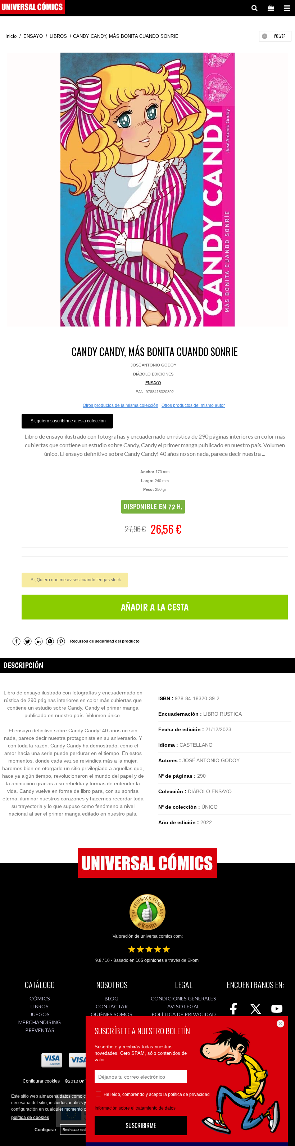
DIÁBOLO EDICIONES (153, 374)
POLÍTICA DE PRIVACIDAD (183, 1014)
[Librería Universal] (32, 8)
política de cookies (30, 1117)
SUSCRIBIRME (141, 1125)
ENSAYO (153, 383)
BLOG (111, 998)
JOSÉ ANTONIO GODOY (153, 365)
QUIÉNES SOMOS (111, 1014)
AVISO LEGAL (183, 1006)
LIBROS (40, 1006)
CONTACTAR (112, 1006)
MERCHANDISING (39, 1022)
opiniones (150, 960)
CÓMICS (40, 998)
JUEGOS (40, 1014)
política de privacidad (189, 1094)
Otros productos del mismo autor (193, 405)
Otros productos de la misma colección (120, 405)
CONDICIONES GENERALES (183, 998)
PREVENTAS (39, 1030)
